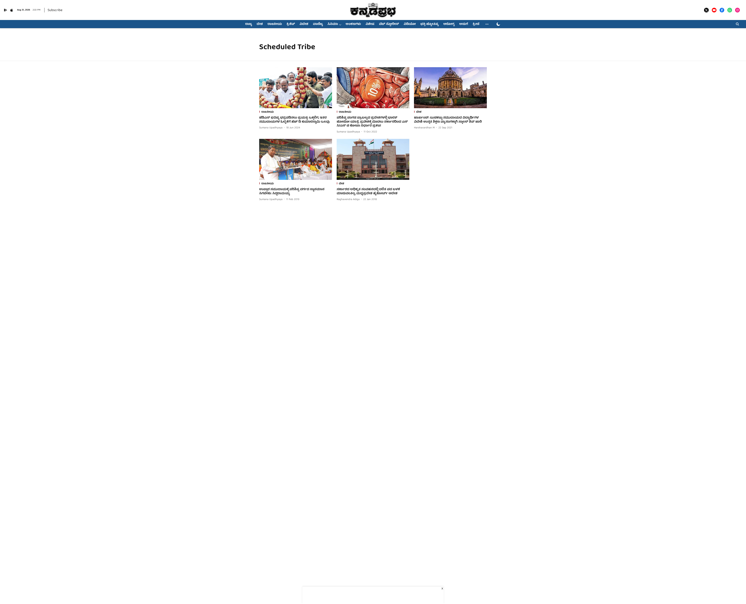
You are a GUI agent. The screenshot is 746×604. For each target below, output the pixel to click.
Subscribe (55, 10)
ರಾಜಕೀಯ (275, 24)
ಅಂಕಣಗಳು (353, 24)
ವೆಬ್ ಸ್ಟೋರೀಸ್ (389, 24)
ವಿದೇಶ (304, 24)
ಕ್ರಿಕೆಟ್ (291, 24)
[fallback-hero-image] (295, 87)
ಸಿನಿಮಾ (333, 24)
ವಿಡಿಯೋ (410, 24)
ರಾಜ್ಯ (248, 24)
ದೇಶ (260, 24)
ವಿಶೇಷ (370, 24)
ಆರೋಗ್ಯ (449, 24)
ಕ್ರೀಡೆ (476, 24)
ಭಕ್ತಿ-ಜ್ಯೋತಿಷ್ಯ (429, 24)
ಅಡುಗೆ (463, 24)
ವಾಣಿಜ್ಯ (318, 24)
